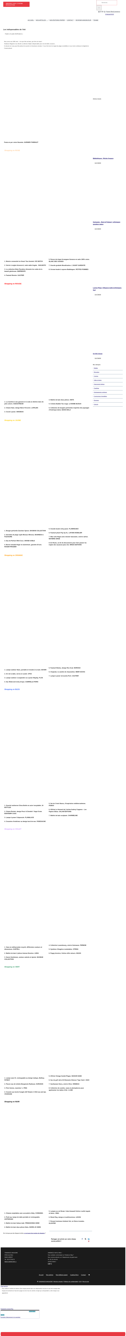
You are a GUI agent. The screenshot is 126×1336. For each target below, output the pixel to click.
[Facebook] (82, 1239)
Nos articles (49, 1275)
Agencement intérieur (99, 384)
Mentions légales (58, 1281)
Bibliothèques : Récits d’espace (103, 158)
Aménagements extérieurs (100, 392)
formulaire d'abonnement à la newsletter (10, 1317)
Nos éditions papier (62, 1275)
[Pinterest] (88, 1241)
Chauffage (96, 388)
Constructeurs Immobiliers (100, 396)
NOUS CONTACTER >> (11, 1261)
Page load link (4, 1286)
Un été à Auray (97, 353)
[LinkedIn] (88, 1239)
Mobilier (96, 368)
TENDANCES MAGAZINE (46, 1281)
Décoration (96, 372)
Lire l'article (98, 163)
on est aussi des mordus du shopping (34, 1233)
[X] (85, 1239)
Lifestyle (96, 404)
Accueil (41, 1275)
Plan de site (86, 1281)
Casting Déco (74, 1275)
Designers (96, 400)
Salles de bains (98, 380)
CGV (80, 1281)
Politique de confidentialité (71, 1281)
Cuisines (96, 376)
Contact (83, 1275)
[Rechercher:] (106, 2)
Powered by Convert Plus (7, 1309)
